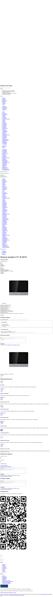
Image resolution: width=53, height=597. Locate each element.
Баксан (3, 102)
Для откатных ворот (8, 30)
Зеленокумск (4, 165)
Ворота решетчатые (8, 23)
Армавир (4, 115)
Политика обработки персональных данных (8, 592)
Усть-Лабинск (4, 210)
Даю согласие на (11, 344)
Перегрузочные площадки (9, 60)
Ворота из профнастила (9, 25)
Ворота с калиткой (8, 22)
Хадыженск (4, 143)
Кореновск (4, 127)
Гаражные (6, 14)
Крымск (3, 121)
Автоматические (7, 39)
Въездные (6, 19)
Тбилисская (4, 137)
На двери (6, 37)
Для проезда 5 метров (8, 44)
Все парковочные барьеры (9, 48)
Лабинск (4, 120)
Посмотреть (2, 397)
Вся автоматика (7, 28)
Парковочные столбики (9, 51)
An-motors (6, 33)
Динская (3, 132)
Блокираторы (7, 50)
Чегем (3, 97)
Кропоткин (4, 117)
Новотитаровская (5, 140)
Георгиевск (4, 232)
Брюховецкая (4, 142)
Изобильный (4, 151)
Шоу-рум (11, 0)
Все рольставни (7, 35)
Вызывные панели (8, 68)
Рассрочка (4, 326)
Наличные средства (6, 325)
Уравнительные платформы (9, 59)
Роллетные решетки (8, 38)
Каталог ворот (2, 412)
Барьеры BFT (7, 55)
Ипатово (4, 158)
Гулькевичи (4, 133)
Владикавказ (4, 145)
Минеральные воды (5, 162)
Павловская (4, 135)
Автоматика (4, 27)
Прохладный (4, 100)
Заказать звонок (3, 79)
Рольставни (4, 34)
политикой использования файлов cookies (16, 595)
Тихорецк (4, 122)
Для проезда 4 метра (8, 43)
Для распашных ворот (8, 29)
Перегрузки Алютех (8, 62)
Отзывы (14, 0)
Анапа (3, 116)
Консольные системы (6, 580)
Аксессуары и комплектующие (7, 65)
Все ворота (6, 13)
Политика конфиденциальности (6, 476)
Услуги (3, 74)
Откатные (6, 16)
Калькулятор (4, 76)
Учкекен (3, 109)
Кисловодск (4, 164)
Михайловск (4, 150)
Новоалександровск (6, 157)
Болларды (6, 49)
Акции (3, 75)
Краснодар (4, 113)
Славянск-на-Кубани (6, 198)
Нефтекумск (4, 245)
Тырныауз (4, 103)
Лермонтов (4, 159)
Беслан (3, 147)
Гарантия (7, 0)
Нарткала (4, 98)
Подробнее (2, 388)
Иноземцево (4, 163)
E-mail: (6, 466)
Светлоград (4, 152)
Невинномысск (5, 153)
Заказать (2, 273)
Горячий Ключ (5, 128)
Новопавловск (5, 160)
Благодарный (4, 161)
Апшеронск (4, 130)
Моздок (3, 146)
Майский (4, 101)
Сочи (3, 111)
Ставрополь (4, 149)
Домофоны (4, 66)
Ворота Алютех (7, 21)
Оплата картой (5, 324)
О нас (1, 0)
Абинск (3, 129)
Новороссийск (5, 114)
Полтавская (4, 136)
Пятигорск (4, 156)
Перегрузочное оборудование (7, 57)
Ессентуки (4, 155)
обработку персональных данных (14, 344)
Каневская (4, 126)
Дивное (3, 166)
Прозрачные (7, 40)
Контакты (4, 77)
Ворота (3, 12)
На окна (6, 36)
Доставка (4, 0)
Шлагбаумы (4, 41)
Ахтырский (4, 223)
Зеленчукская (4, 108)
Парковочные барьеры (6, 47)
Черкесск (4, 106)
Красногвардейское (5, 169)
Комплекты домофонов (9, 70)
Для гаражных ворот (8, 31)
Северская (4, 138)
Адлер (3, 112)
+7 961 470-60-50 (3, 2)
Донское (3, 231)
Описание (4, 303)
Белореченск (4, 123)
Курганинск (4, 125)
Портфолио (4, 73)
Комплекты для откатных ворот (8, 56)
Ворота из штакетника (8, 26)
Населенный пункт (4, 331)
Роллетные (6, 18)
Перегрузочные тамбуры (9, 61)
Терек (3, 104)
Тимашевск (4, 124)
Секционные (7, 15)
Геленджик (4, 118)
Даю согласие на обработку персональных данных (11, 475)
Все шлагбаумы (7, 42)
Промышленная (7, 32)
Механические (7, 53)
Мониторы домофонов (9, 69)
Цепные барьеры (8, 52)
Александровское (5, 168)
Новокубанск (4, 211)
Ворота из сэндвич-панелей (9, 24)
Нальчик (3, 99)
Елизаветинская (5, 139)
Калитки (4, 63)
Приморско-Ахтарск (6, 134)
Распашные (7, 17)
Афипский (4, 141)
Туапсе (3, 119)
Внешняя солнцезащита (6, 64)
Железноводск (5, 244)
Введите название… (4, 332)
